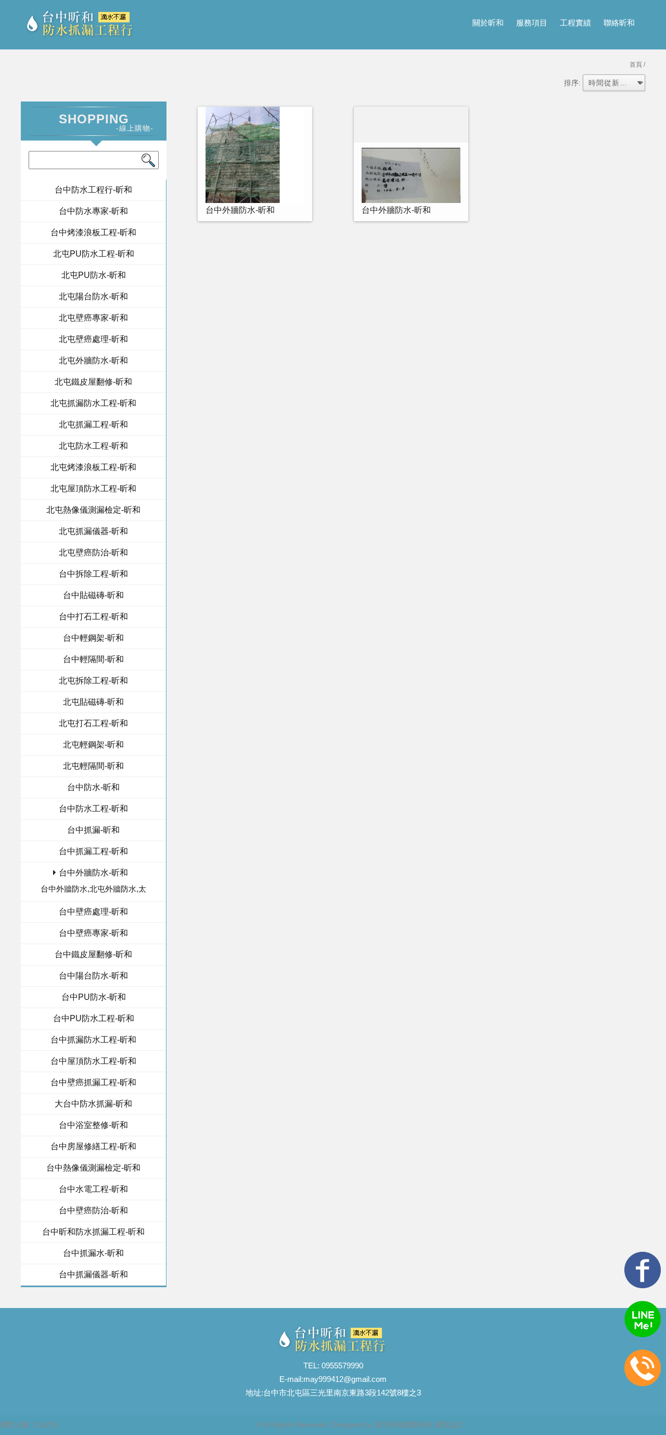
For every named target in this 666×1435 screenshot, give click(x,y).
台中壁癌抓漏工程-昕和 (93, 1082)
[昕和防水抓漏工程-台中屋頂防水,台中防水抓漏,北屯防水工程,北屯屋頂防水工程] (80, 25)
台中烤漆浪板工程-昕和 (93, 232)
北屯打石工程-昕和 (93, 723)
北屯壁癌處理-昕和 (93, 339)
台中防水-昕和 (93, 787)
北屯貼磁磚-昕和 (93, 701)
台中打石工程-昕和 (93, 616)
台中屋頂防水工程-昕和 (93, 1061)
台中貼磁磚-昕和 (93, 595)
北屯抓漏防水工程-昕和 (93, 403)
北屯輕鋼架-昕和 (93, 744)
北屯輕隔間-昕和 (93, 765)
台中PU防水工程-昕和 (93, 1018)
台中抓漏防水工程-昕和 (93, 1039)
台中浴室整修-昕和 (93, 1125)
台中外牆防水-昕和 (93, 872)
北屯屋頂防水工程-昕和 (93, 488)
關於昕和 (488, 22)
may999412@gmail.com (345, 1379)
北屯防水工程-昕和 (93, 445)
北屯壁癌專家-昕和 (93, 317)
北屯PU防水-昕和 (93, 275)
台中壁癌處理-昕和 (93, 911)
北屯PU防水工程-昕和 (93, 253)
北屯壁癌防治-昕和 (93, 552)
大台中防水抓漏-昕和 (93, 1103)
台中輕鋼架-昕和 (93, 637)
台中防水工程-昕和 (93, 808)
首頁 (636, 64)
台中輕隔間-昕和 (93, 659)
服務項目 (531, 22)
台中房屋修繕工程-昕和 (93, 1146)
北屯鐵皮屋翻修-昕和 (93, 381)
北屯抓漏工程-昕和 (93, 424)
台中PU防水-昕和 (93, 997)
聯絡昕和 (619, 22)
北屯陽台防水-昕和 (93, 296)
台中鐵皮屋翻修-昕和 (93, 954)
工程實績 (575, 22)
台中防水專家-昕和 (93, 211)
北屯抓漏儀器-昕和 (93, 531)
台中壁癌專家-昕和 (93, 933)
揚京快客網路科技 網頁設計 (419, 1424)
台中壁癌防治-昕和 (93, 1210)
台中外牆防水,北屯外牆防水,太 (93, 888)
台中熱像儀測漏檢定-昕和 (93, 1167)
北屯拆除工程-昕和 (93, 680)
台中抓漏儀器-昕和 (93, 1274)
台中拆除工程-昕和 (93, 573)
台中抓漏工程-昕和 (93, 851)
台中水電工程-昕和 (93, 1189)
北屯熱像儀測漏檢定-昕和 (93, 509)
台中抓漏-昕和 (93, 830)
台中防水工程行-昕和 (93, 189)
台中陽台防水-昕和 (93, 975)
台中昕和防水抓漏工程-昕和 (93, 1231)
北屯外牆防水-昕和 (93, 360)
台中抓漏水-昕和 (93, 1253)
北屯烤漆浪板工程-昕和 (93, 467)
